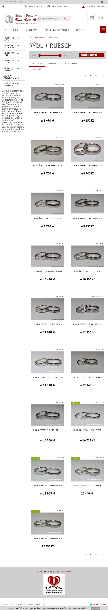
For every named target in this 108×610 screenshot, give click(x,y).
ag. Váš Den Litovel (44, 572)
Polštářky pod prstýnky (11, 84)
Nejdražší (53, 64)
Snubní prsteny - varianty (11, 69)
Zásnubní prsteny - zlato (11, 77)
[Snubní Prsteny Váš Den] (21, 19)
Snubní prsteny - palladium (12, 46)
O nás (15, 30)
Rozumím (95, 608)
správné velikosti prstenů (56, 30)
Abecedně (37, 69)
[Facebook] (3, 6)
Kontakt (80, 30)
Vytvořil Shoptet (99, 604)
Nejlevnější (37, 64)
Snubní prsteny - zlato (12, 39)
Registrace (101, 6)
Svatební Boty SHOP (62, 572)
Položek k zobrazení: (91, 55)
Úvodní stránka (5, 30)
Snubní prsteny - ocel (11, 54)
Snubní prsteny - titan (12, 61)
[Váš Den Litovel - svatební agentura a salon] (54, 584)
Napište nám (31, 30)
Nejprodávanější (71, 64)
